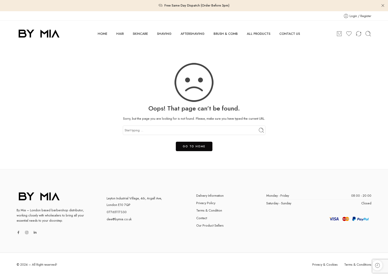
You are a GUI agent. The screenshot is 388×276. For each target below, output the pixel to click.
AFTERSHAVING (193, 33)
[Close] (383, 6)
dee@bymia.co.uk (119, 219)
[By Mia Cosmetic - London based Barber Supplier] (39, 33)
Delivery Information (210, 195)
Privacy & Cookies (325, 264)
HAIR (120, 33)
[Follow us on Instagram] (27, 232)
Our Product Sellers (210, 225)
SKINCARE (140, 33)
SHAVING (164, 33)
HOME (102, 33)
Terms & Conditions (357, 264)
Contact (201, 218)
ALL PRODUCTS (258, 33)
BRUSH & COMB (226, 33)
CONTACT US (289, 33)
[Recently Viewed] (377, 265)
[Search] (368, 34)
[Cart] (339, 34)
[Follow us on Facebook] (18, 232)
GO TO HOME (194, 146)
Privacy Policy (205, 203)
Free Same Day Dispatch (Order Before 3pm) (196, 5)
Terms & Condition (209, 210)
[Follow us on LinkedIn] (35, 232)
